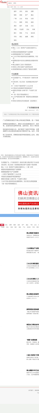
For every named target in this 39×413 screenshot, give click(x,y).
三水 (18, 7)
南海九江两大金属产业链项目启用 (23, 67)
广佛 (15, 18)
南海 (15, 7)
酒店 (15, 26)
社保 (32, 18)
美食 (21, 15)
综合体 (33, 33)
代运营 (21, 29)
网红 (21, 36)
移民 (21, 33)
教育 (21, 22)
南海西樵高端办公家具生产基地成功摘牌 (25, 69)
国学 (15, 11)
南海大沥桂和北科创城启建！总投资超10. (25, 101)
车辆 (33, 29)
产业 (26, 33)
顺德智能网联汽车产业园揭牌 (21, 54)
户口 (15, 22)
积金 (26, 18)
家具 (15, 40)
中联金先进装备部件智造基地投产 (23, 88)
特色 (26, 22)
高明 (21, 7)
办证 (32, 26)
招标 (26, 11)
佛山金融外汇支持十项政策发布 (22, 64)
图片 (15, 33)
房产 (26, 15)
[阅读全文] (34, 298)
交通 (26, 26)
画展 (26, 36)
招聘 (32, 11)
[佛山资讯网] (3, 2)
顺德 (11, 7)
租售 (15, 15)
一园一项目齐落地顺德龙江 (21, 94)
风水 (28, 29)
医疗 (21, 26)
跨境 (32, 36)
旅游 (32, 22)
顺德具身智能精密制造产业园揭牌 (23, 52)
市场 (15, 36)
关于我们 (30, 390)
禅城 (8, 7)
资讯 (21, 11)
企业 (21, 18)
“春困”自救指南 (32, 340)
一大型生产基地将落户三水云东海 (23, 86)
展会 (32, 15)
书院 (15, 29)
